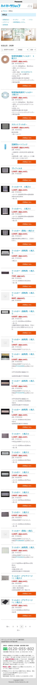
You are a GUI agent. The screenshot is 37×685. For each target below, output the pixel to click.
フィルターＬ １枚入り (21, 209)
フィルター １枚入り (20, 434)
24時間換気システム (19, 22)
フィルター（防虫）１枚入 (22, 531)
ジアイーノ (6, 22)
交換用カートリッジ (19, 144)
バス (23, 19)
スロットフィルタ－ (19, 124)
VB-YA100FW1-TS (26, 72)
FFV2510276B (20, 393)
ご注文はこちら (26, 85)
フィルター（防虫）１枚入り (23, 231)
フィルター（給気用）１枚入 (23, 547)
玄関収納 (5, 25)
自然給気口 (6, 19)
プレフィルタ (17, 168)
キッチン (15, 19)
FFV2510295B (20, 366)
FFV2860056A (20, 540)
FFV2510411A (20, 557)
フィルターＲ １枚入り (21, 187)
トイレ (31, 19)
